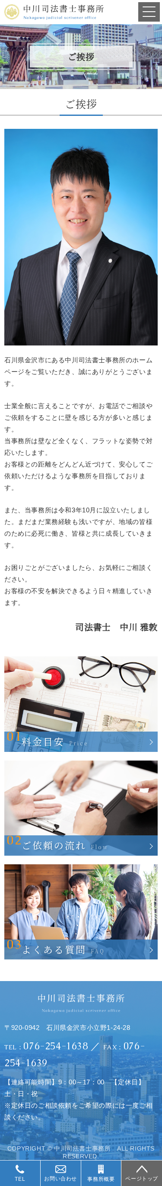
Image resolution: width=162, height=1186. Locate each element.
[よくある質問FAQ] (81, 868)
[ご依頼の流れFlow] (81, 764)
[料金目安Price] (81, 660)
